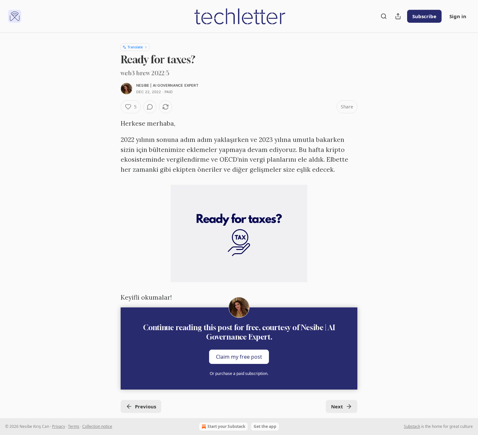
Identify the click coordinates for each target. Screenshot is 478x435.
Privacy (58, 426)
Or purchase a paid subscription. (239, 373)
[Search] (383, 16)
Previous (145, 406)
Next (337, 406)
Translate (135, 46)
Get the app (265, 426)
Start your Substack (226, 426)
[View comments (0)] (149, 106)
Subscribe (424, 16)
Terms (73, 426)
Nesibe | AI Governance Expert (167, 85)
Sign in (457, 16)
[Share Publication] (398, 16)
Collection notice (97, 426)
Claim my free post (239, 356)
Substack (412, 426)
